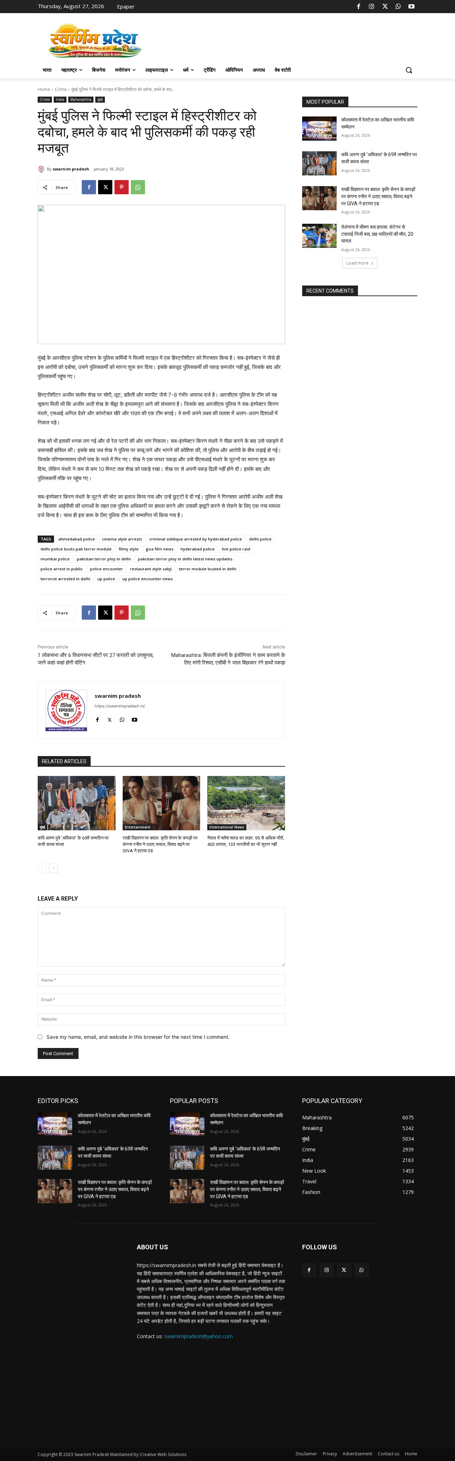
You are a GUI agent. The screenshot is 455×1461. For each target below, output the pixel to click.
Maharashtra (80, 99)
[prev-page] (42, 868)
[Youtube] (411, 6)
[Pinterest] (121, 187)
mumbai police (55, 558)
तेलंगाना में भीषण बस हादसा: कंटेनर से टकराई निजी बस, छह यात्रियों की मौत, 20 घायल (377, 234)
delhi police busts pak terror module (76, 549)
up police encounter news (147, 578)
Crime (61, 89)
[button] (408, 69)
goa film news (159, 549)
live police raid (236, 549)
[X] (385, 6)
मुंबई (100, 99)
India (60, 99)
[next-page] (53, 868)
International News (226, 827)
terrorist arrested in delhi (65, 578)
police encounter (106, 568)
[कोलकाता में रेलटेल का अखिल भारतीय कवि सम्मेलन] (319, 128)
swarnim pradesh (71, 169)
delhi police (260, 539)
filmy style (129, 549)
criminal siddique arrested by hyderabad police (195, 539)
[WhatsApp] (398, 6)
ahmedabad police (76, 539)
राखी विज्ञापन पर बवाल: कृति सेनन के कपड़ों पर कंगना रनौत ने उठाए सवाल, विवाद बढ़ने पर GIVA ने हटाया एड (160, 844)
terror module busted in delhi (207, 568)
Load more (357, 263)
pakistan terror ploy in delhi (104, 558)
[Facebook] (358, 6)
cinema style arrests (122, 539)
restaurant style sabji (151, 568)
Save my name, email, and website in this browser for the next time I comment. (138, 1037)
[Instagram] (372, 6)
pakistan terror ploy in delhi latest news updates (185, 558)
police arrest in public (62, 568)
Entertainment (137, 827)
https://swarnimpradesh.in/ (120, 706)
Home (44, 89)
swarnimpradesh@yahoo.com (198, 1336)
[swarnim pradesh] (42, 169)
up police (106, 578)
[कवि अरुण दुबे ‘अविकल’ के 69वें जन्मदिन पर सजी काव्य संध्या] (77, 803)
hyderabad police (198, 549)
